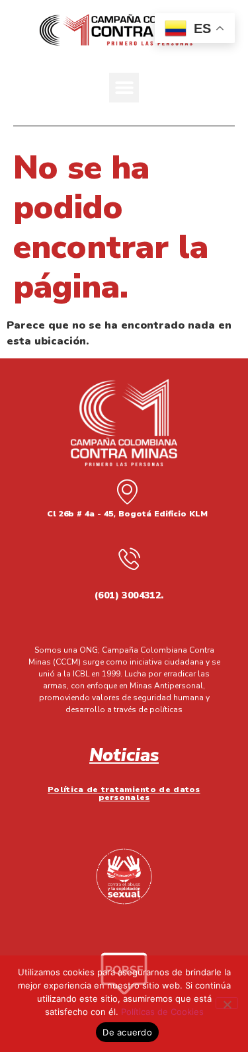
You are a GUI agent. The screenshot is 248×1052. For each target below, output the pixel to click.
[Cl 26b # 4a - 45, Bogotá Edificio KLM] (127, 491)
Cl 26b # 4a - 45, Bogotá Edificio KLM (127, 513)
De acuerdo (127, 1032)
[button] (124, 87)
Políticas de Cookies (162, 1011)
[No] (227, 1003)
